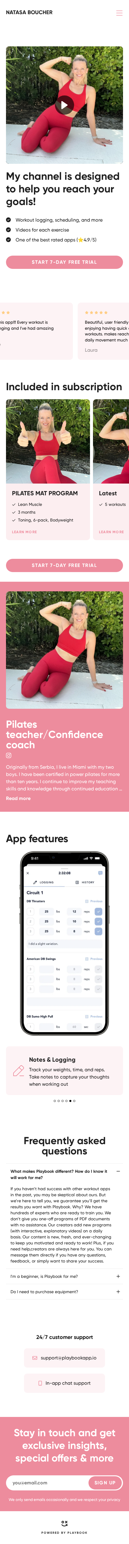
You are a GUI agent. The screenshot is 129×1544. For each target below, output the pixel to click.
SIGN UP (105, 1483)
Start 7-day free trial (64, 262)
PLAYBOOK (78, 1533)
